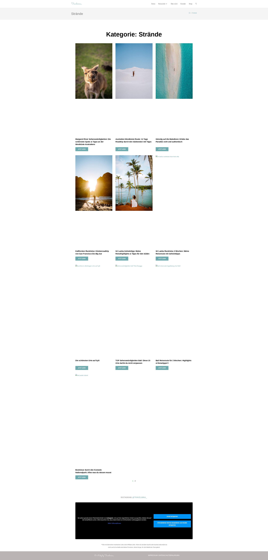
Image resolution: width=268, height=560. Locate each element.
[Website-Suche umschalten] (196, 4)
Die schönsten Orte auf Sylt (87, 360)
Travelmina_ (76, 4)
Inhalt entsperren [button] (172, 516)
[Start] (189, 13)
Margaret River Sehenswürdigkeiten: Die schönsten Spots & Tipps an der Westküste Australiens (93, 141)
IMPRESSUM (152, 555)
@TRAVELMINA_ (139, 497)
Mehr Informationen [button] (114, 523)
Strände (194, 13)
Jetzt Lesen (82, 149)
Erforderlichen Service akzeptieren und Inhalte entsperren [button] (172, 524)
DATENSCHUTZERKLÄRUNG (169, 555)
